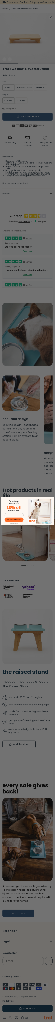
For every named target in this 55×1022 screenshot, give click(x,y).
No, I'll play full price (14, 523)
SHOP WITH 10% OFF (14, 519)
